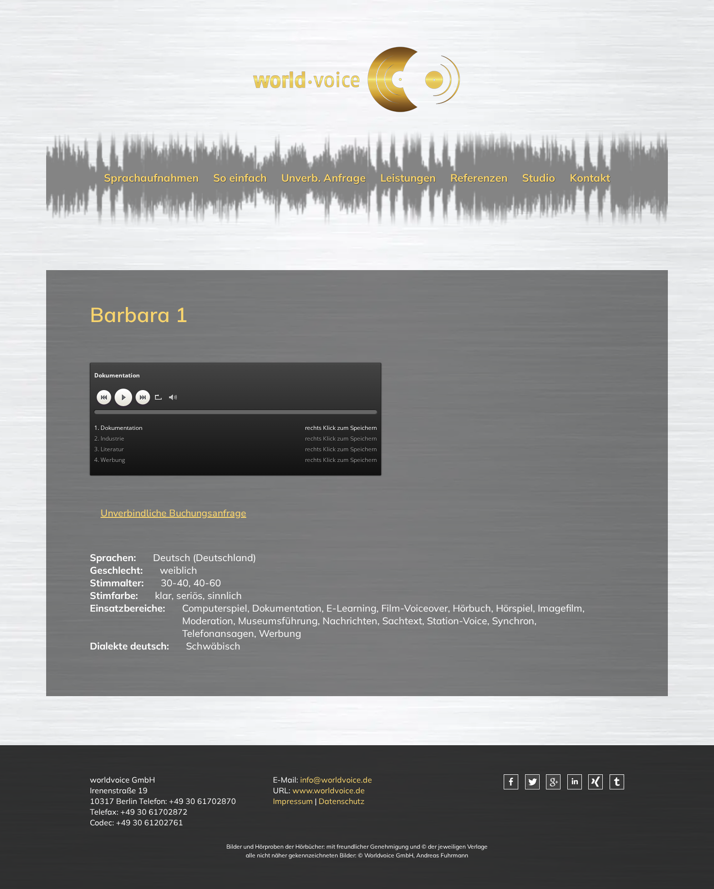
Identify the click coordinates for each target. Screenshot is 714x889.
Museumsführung (278, 621)
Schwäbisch (213, 646)
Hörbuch (472, 608)
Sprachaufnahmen (151, 178)
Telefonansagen (218, 633)
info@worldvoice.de (336, 780)
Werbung (280, 633)
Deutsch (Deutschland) (204, 557)
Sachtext (402, 621)
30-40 (174, 583)
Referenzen (479, 178)
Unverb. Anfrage (323, 178)
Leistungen (408, 178)
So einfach (240, 178)
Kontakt (590, 178)
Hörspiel (514, 608)
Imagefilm (560, 608)
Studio (538, 178)
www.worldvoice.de (328, 790)
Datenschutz (341, 801)
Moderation (207, 621)
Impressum (293, 801)
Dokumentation (287, 608)
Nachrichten (350, 621)
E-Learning (351, 608)
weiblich (178, 570)
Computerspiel (214, 608)
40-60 (207, 583)
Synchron (513, 621)
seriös (189, 595)
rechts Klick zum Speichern (341, 427)
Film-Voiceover (414, 608)
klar (163, 595)
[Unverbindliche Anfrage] (168, 513)
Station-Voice (457, 621)
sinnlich (224, 595)
